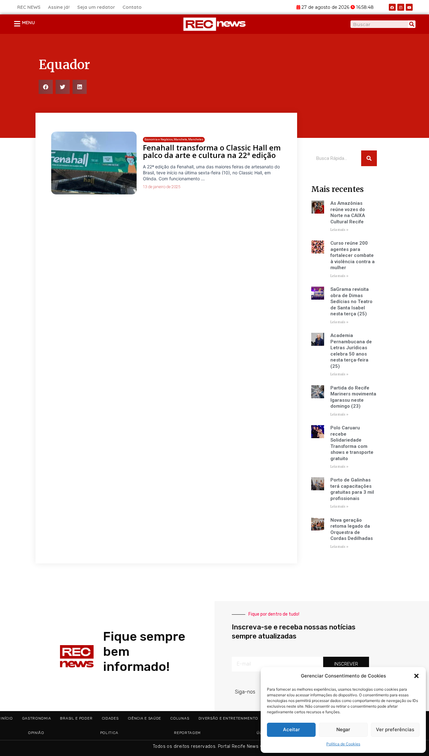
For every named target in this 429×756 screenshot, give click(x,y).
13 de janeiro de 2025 (161, 186)
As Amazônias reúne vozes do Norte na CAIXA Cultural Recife (347, 212)
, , (173, 139)
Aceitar (291, 729)
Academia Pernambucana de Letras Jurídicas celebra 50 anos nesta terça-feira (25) (351, 351)
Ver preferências (395, 729)
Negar (343, 729)
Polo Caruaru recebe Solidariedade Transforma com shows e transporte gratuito (351, 443)
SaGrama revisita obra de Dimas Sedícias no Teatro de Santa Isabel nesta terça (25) (351, 301)
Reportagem (187, 733)
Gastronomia (36, 718)
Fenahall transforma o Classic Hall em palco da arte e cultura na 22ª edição (212, 151)
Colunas (179, 718)
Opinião (36, 733)
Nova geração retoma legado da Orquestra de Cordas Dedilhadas (351, 529)
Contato (132, 7)
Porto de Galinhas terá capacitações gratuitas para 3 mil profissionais (352, 489)
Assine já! (59, 7)
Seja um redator (96, 7)
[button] (416, 676)
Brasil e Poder (76, 718)
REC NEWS (29, 7)
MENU (28, 22)
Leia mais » (339, 230)
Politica (109, 733)
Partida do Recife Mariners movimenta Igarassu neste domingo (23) (353, 397)
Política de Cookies (343, 744)
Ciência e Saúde (144, 718)
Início (7, 718)
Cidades (110, 718)
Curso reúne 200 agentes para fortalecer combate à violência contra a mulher (352, 255)
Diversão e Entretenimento (228, 718)
